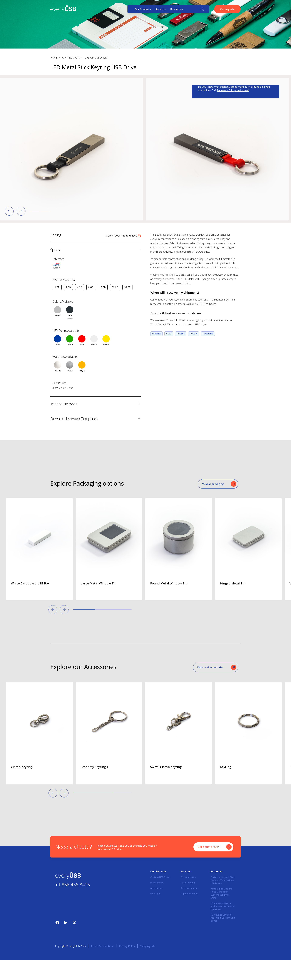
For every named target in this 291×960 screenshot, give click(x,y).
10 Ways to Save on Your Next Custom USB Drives (223, 917)
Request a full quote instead (233, 90)
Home (53, 57)
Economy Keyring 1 (94, 767)
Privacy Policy (127, 946)
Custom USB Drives (96, 57)
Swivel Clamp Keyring (166, 767)
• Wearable (207, 333)
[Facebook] (57, 923)
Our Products (143, 9)
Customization (188, 877)
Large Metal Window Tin (99, 583)
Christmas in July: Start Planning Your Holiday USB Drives (223, 880)
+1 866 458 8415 (72, 884)
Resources (176, 9)
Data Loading (188, 882)
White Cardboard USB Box (30, 583)
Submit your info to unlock (121, 235)
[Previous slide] (9, 211)
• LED (169, 333)
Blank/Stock (156, 882)
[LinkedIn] (66, 923)
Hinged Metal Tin (232, 583)
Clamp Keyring (22, 767)
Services (161, 9)
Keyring (225, 767)
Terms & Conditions (102, 946)
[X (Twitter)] (74, 923)
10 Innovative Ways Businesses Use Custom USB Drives (223, 906)
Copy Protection (189, 893)
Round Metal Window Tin (168, 583)
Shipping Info (148, 946)
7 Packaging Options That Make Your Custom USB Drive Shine (221, 893)
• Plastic (181, 333)
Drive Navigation (189, 888)
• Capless (156, 333)
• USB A (193, 333)
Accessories (156, 888)
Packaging (155, 893)
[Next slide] (21, 211)
